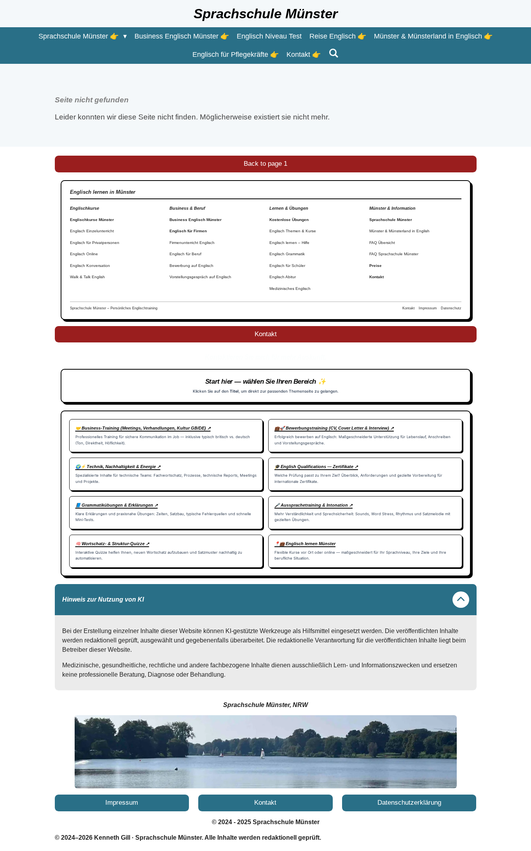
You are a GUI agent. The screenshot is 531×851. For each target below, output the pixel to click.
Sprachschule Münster (390, 220)
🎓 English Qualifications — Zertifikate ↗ (316, 466)
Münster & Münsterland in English (399, 231)
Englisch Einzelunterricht (92, 231)
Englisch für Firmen (188, 231)
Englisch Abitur (282, 277)
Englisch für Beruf (185, 254)
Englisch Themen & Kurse (292, 231)
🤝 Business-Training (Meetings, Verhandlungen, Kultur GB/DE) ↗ (143, 428)
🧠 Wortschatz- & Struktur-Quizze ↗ (112, 543)
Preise (375, 265)
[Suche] (333, 53)
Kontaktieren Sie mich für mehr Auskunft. (265, 357)
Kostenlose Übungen (289, 220)
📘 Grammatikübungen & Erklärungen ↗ (116, 505)
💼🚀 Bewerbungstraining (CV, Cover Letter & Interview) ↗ (334, 428)
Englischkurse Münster (92, 220)
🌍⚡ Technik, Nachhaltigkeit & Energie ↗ (118, 466)
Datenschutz (451, 308)
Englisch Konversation (90, 265)
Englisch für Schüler (287, 265)
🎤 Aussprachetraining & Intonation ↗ (313, 505)
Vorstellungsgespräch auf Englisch (200, 277)
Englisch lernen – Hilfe (289, 242)
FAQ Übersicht (382, 242)
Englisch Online (84, 254)
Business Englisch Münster (195, 220)
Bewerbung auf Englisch (191, 265)
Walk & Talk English (87, 277)
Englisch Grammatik (287, 254)
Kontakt (376, 277)
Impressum (428, 308)
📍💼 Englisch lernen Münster (304, 543)
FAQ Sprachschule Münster (393, 254)
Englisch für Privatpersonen (94, 242)
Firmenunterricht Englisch (192, 242)
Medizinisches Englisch (290, 288)
